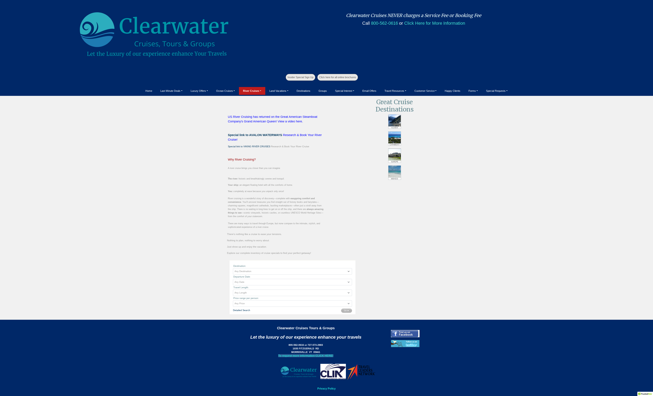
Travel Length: (241, 287)
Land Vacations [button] (277, 90)
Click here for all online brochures (337, 77)
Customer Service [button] (424, 90)
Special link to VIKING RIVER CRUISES (249, 146)
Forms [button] (472, 90)
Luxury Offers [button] (198, 90)
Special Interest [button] (343, 90)
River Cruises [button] (251, 90)
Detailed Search (241, 310)
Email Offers (369, 90)
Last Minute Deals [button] (170, 90)
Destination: (239, 266)
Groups (323, 90)
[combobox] (292, 271)
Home (148, 90)
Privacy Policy (326, 388)
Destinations (303, 90)
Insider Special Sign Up (300, 77)
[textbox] (292, 271)
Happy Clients (452, 90)
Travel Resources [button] (394, 90)
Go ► (346, 310)
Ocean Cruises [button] (224, 90)
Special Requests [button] (496, 90)
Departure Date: (242, 276)
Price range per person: (246, 298)
